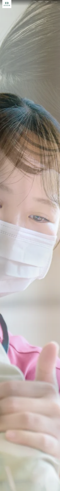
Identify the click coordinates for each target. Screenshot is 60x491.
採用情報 (35, 2)
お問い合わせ (55, 1)
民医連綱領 (46, 2)
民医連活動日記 (40, 2)
